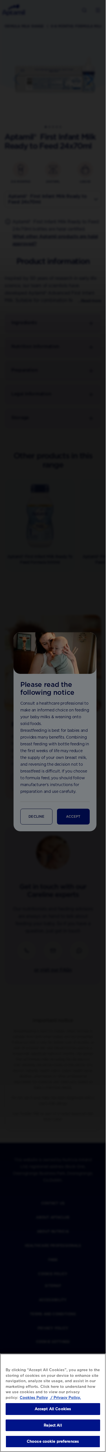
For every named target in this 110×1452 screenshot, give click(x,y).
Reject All (53, 1425)
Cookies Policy (34, 1397)
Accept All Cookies (53, 1409)
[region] (53, 1403)
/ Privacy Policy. (65, 1397)
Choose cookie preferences (53, 1441)
